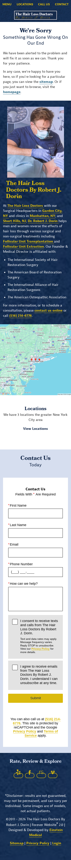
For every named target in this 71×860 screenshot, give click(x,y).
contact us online (48, 310)
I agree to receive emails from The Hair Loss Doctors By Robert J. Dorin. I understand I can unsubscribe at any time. (39, 675)
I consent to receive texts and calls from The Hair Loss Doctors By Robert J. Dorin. (39, 636)
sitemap (46, 82)
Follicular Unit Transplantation (28, 241)
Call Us (44, 4)
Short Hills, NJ (14, 221)
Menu (7, 4)
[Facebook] (29, 775)
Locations (25, 4)
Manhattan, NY (42, 216)
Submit (35, 698)
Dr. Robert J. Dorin (43, 221)
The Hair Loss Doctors (25, 206)
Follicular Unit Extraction (23, 246)
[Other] (18, 775)
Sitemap (16, 843)
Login (56, 843)
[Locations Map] (35, 359)
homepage (11, 92)
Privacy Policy (40, 648)
